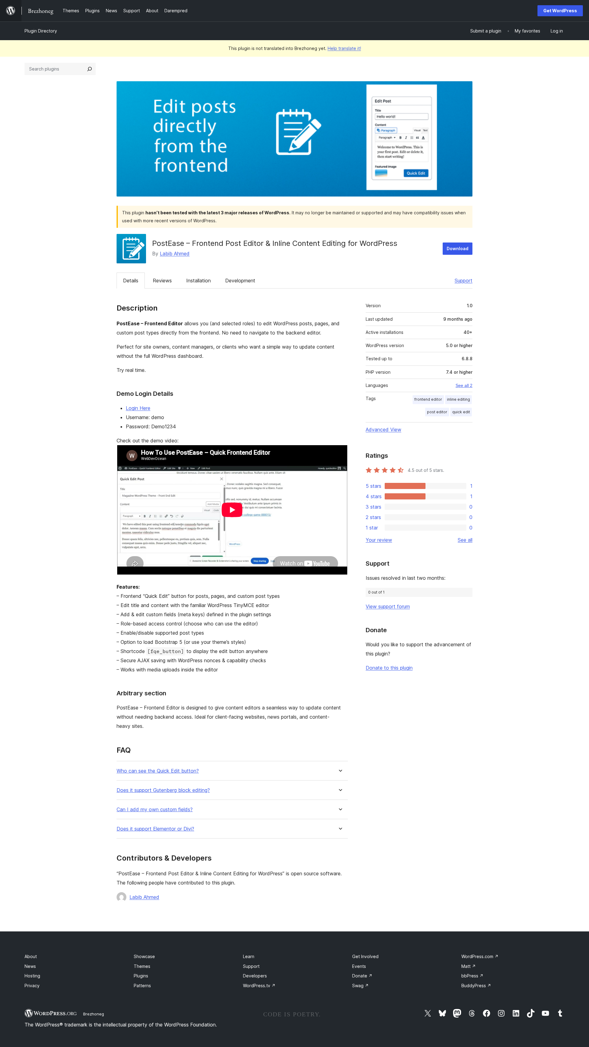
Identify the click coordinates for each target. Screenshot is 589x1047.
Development (240, 280)
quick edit (461, 412)
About (31, 956)
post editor (437, 412)
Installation (198, 280)
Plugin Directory (41, 30)
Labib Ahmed (175, 253)
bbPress (472, 975)
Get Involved (365, 956)
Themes (142, 966)
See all (465, 540)
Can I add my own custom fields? (155, 809)
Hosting (32, 975)
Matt (468, 966)
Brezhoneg (93, 1013)
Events (359, 966)
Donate (362, 975)
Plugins (141, 975)
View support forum (388, 606)
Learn (248, 956)
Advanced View (383, 429)
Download (457, 248)
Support (463, 280)
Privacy (32, 985)
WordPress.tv (259, 985)
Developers (255, 975)
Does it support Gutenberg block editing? (163, 790)
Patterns (142, 985)
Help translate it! (344, 48)
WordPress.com (480, 956)
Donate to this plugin (389, 668)
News (30, 966)
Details (130, 280)
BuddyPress (476, 985)
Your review (379, 540)
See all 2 (464, 385)
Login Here (138, 408)
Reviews (162, 280)
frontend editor (428, 399)
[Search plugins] (89, 69)
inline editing (458, 399)
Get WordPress (560, 10)
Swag (360, 985)
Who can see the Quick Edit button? (158, 771)
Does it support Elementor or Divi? (155, 829)
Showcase (144, 956)
